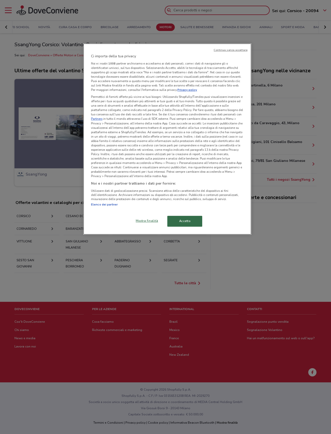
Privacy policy (187, 90)
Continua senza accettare (230, 50)
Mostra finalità (147, 221)
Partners (96, 119)
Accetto (185, 221)
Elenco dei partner (104, 204)
